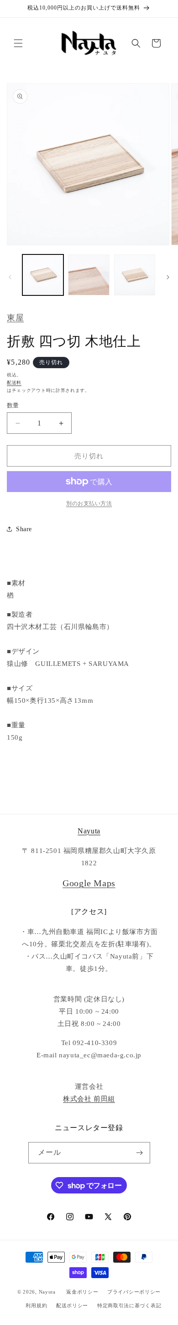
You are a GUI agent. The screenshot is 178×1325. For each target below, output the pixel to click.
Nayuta (89, 831)
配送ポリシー (72, 1305)
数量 (13, 405)
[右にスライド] (168, 277)
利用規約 (36, 1305)
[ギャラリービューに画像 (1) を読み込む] (42, 274)
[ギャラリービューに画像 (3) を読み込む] (134, 274)
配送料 (14, 382)
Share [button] (24, 529)
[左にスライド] (10, 277)
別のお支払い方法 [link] (89, 503)
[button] (18, 43)
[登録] (140, 1152)
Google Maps (89, 883)
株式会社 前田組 (89, 1098)
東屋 (15, 317)
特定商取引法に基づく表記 (129, 1305)
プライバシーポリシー (134, 1292)
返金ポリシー (82, 1292)
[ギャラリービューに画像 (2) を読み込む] (88, 274)
